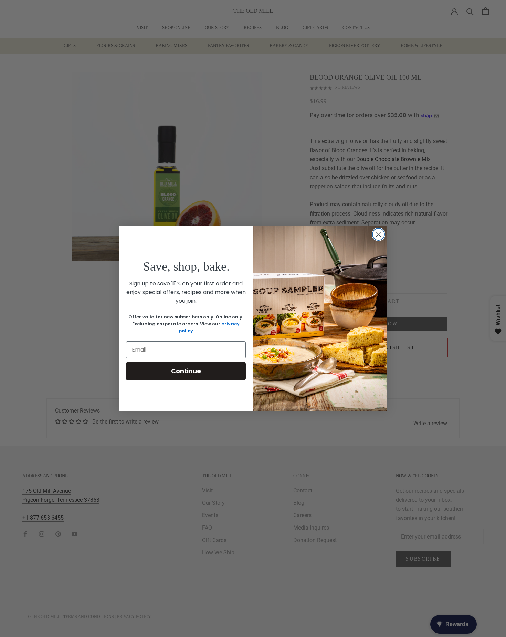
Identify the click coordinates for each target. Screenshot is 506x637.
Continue (186, 371)
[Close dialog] (378, 234)
